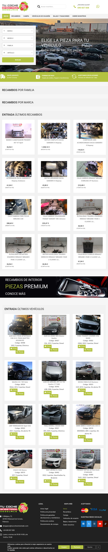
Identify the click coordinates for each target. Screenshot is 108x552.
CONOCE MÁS (15, 294)
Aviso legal (44, 509)
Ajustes (89, 547)
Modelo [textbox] (10, 38)
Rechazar (77, 547)
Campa (26, 16)
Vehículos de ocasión (41, 16)
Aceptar (64, 547)
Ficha (15, 349)
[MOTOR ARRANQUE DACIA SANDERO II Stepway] (54, 168)
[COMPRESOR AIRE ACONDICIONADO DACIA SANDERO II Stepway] (90, 131)
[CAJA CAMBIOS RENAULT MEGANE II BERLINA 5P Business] (90, 168)
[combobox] (18, 30)
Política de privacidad (47, 512)
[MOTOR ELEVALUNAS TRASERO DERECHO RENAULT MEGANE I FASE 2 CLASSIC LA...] (54, 245)
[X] (88, 524)
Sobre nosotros (79, 16)
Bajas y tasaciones (61, 16)
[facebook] (83, 524)
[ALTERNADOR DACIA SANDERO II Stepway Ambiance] (18, 168)
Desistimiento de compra (49, 524)
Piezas (21, 352)
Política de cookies (47, 521)
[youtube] (100, 524)
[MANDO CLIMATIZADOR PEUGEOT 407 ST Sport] (18, 131)
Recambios (15, 16)
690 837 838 (83, 7)
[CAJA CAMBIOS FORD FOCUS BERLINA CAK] (18, 206)
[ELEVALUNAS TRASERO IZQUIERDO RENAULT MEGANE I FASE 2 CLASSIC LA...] (90, 206)
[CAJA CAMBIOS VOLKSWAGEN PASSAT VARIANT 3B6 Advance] (54, 206)
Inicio (6, 16)
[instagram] (94, 524)
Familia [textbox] (10, 45)
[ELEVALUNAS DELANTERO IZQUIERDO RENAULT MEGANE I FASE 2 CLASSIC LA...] (18, 245)
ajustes (12, 550)
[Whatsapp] (97, 7)
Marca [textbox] (9, 31)
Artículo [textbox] (10, 53)
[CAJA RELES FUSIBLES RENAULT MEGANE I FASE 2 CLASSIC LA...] (90, 245)
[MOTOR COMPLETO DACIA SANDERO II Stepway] (54, 130)
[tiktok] (105, 524)
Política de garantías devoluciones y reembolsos (50, 516)
